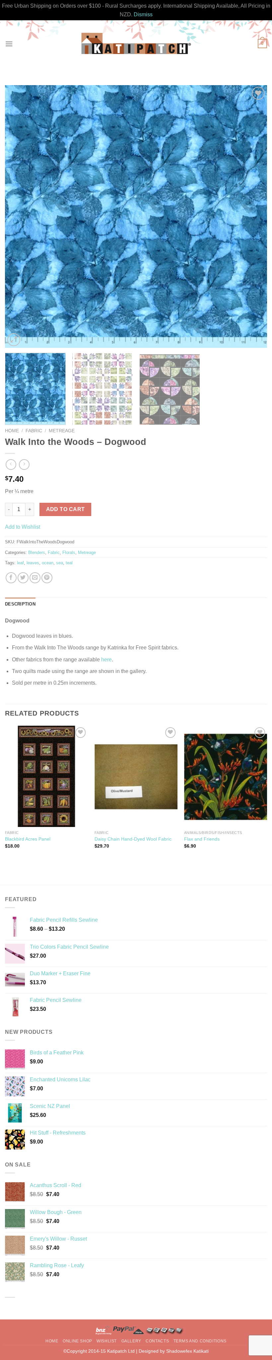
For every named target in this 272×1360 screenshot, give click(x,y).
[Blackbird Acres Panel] (46, 776)
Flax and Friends (202, 839)
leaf (20, 562)
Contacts (157, 1341)
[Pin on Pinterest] (46, 577)
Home (12, 430)
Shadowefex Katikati (187, 1351)
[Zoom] (13, 339)
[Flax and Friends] (225, 776)
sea (59, 562)
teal (69, 562)
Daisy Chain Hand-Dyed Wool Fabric (133, 839)
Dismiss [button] (143, 14)
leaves (33, 562)
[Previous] (19, 216)
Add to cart (65, 509)
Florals (68, 552)
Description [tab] (20, 604)
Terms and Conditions (200, 1341)
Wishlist (107, 1341)
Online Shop (77, 1341)
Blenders (36, 552)
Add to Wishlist (22, 527)
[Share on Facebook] (11, 577)
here (106, 659)
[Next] (253, 216)
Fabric (34, 430)
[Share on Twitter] (23, 577)
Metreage (62, 430)
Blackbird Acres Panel (27, 839)
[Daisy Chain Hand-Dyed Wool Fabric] (136, 776)
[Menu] (9, 44)
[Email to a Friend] (35, 577)
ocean (47, 562)
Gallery (131, 1341)
